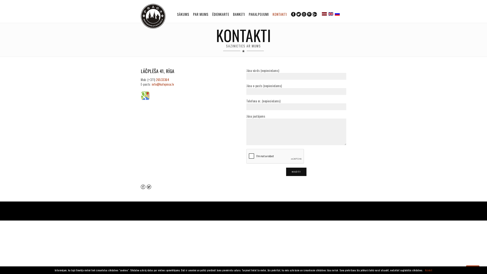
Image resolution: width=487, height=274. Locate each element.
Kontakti (280, 14)
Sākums (183, 14)
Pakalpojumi (259, 14)
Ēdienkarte (220, 14)
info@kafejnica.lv (163, 84)
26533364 (162, 79)
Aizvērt (428, 270)
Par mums (200, 14)
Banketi (239, 14)
